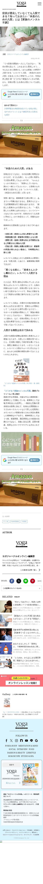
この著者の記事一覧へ (28, 570)
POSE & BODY (11, 746)
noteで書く (39, 581)
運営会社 (34, 832)
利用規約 (36, 830)
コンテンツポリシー (24, 832)
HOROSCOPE (14, 756)
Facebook (11, 581)
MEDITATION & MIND (28, 746)
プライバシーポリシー (11, 832)
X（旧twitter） (18, 581)
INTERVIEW (22, 749)
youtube (26, 740)
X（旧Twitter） (11, 740)
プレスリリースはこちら (18, 830)
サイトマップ (27, 834)
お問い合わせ (6, 830)
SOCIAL (12, 749)
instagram (16, 740)
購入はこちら (10, 783)
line (31, 740)
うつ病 (6, 521)
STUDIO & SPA (27, 756)
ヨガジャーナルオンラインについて (12, 834)
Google (36, 740)
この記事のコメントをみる (12, 588)
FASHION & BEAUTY (16, 753)
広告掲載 (29, 830)
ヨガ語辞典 (36, 834)
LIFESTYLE (31, 753)
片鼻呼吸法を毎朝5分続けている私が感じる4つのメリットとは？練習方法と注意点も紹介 (21, 112)
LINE (25, 581)
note (21, 740)
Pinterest (32, 581)
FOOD (31, 749)
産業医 (24, 521)
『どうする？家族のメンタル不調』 (18, 391)
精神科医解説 (15, 521)
